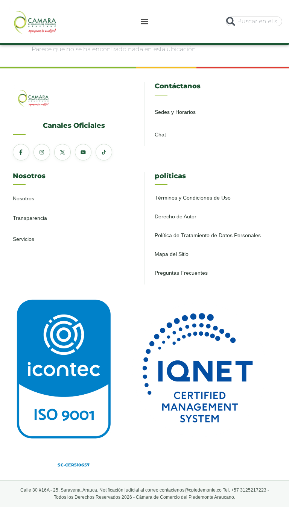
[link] (35, 21)
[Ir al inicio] (35, 20)
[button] (144, 21)
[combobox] (254, 21)
